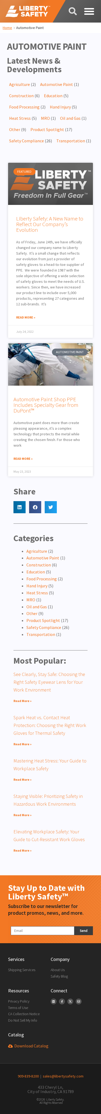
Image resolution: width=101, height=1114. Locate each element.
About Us (58, 969)
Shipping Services (21, 969)
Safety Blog (59, 976)
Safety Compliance (26, 140)
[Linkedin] (54, 1001)
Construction (21, 95)
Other (14, 129)
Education (53, 95)
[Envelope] (79, 1001)
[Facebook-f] (62, 1001)
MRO (45, 118)
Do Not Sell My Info (22, 1020)
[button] (89, 11)
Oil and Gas (70, 118)
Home (7, 27)
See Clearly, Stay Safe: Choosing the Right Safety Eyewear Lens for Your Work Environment (49, 682)
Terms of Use (18, 1007)
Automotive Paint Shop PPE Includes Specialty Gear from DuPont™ (45, 405)
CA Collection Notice (24, 1013)
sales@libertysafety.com (62, 1076)
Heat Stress (20, 118)
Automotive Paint (56, 84)
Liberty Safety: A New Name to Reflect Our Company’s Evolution (49, 224)
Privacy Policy (18, 1001)
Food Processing (24, 107)
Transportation (70, 140)
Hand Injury (60, 107)
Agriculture (19, 84)
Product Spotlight (47, 129)
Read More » (25, 317)
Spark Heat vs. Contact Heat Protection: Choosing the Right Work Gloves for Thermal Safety (49, 725)
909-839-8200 (28, 1076)
